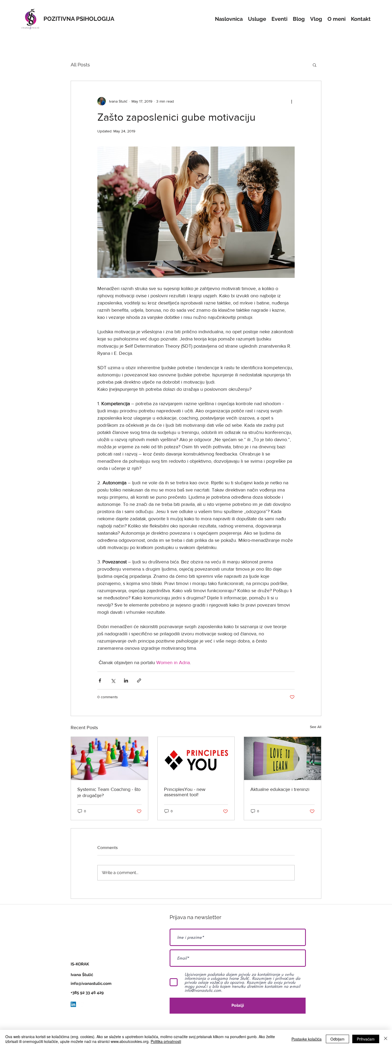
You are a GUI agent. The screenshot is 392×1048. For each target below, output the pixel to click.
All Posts (80, 64)
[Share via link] (139, 680)
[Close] (385, 1039)
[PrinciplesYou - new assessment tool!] (196, 758)
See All (315, 727)
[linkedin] (81, 1004)
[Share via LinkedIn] (126, 680)
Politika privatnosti (166, 1041)
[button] (314, 65)
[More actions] (291, 101)
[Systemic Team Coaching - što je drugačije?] (109, 758)
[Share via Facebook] (99, 680)
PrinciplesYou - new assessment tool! (184, 792)
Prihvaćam (366, 1039)
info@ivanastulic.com (91, 983)
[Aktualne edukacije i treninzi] (282, 758)
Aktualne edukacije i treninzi (279, 789)
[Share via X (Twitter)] (112, 680)
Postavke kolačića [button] (306, 1039)
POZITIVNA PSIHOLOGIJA (78, 18)
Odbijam (337, 1039)
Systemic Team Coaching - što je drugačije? (109, 792)
